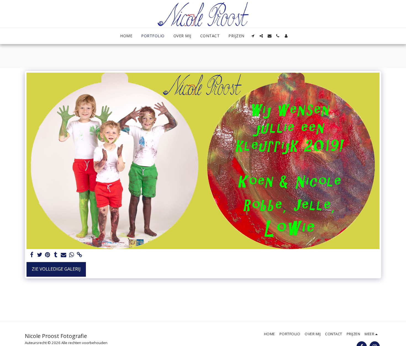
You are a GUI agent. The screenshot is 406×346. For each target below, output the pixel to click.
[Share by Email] (64, 255)
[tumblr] (56, 255)
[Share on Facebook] (32, 255)
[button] (253, 36)
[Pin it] (48, 255)
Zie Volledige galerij (56, 269)
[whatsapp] (72, 255)
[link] (80, 255)
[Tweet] (40, 255)
